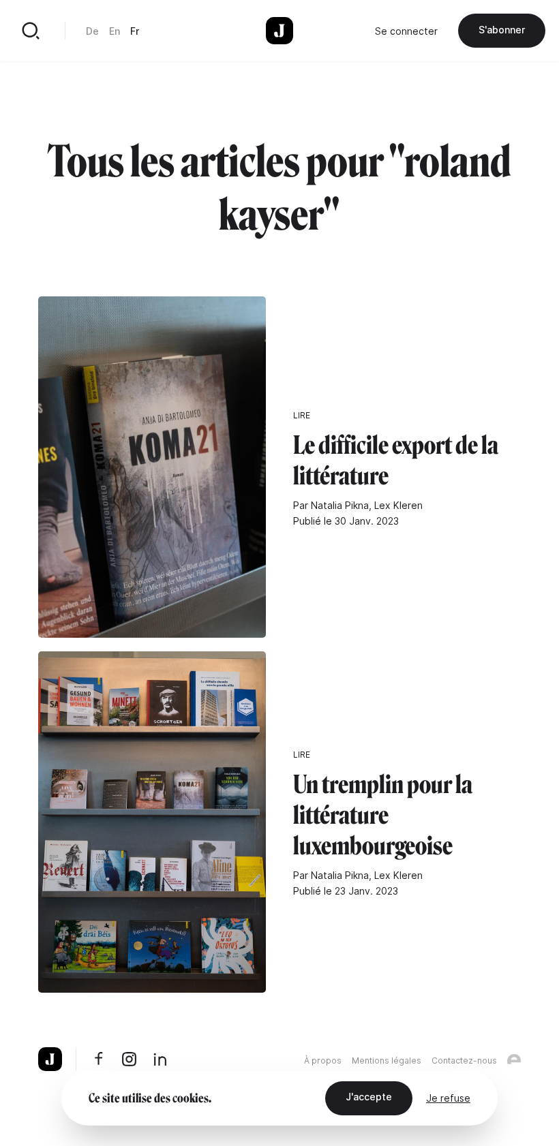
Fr (134, 31)
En (114, 31)
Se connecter (406, 31)
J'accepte (369, 1096)
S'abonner (502, 29)
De (92, 31)
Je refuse (448, 1098)
